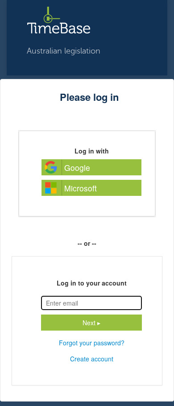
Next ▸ (91, 322)
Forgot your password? (91, 342)
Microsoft (80, 188)
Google (77, 167)
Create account (91, 358)
